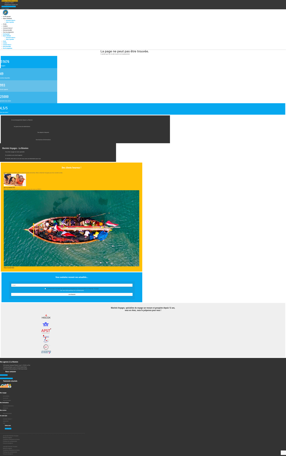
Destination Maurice (10, 20)
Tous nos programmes (8, 32)
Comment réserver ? (8, 28)
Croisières (5, 26)
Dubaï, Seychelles (10, 22)
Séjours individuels (7, 18)
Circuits (4, 24)
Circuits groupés (7, 16)
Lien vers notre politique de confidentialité (72, 290)
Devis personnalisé (7, 30)
